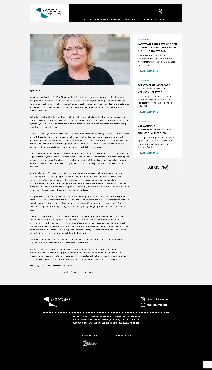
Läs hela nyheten (149, 71)
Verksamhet (132, 19)
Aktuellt (116, 19)
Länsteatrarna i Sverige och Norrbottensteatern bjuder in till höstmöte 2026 (157, 47)
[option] (71, 343)
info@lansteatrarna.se (127, 316)
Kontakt (165, 19)
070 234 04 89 (105, 316)
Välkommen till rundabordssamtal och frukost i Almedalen (154, 129)
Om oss (87, 19)
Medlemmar (101, 19)
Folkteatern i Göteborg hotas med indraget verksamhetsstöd (154, 89)
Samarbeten (149, 19)
